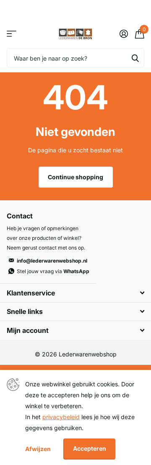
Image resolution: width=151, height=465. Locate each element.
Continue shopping (75, 177)
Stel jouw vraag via (53, 271)
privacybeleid (61, 416)
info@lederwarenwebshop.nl (52, 261)
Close (75, 293)
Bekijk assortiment (11, 33)
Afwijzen (38, 448)
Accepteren (89, 448)
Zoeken (135, 57)
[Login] (123, 34)
